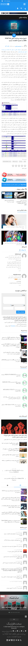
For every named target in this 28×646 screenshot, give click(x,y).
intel (25, 161)
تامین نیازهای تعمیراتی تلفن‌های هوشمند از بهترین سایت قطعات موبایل (11, 185)
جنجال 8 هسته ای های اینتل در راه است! (9, 201)
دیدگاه (22, 250)
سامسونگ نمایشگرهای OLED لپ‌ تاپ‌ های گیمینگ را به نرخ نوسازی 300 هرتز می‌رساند (10, 338)
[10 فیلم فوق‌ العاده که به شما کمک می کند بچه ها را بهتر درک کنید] (14, 238)
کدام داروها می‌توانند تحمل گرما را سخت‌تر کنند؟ (15, 227)
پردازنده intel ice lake (7, 161)
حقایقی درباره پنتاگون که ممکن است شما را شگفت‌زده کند (10, 444)
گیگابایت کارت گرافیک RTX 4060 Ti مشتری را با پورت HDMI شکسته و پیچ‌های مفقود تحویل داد (10, 345)
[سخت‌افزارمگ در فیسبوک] (12, 640)
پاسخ (20, 271)
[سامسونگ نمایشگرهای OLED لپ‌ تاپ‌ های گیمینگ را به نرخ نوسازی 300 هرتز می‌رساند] (24, 338)
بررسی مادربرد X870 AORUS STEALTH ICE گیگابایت (11, 390)
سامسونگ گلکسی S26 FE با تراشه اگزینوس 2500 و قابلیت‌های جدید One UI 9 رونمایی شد (10, 514)
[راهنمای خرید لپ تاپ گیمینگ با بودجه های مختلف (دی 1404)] (14, 602)
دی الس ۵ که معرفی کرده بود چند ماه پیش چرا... (12, 546)
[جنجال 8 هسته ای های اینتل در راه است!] (8, 195)
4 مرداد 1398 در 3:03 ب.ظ (14, 276)
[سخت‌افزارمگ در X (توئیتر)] (9, 640)
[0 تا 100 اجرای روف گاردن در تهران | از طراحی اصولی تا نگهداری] (23, 450)
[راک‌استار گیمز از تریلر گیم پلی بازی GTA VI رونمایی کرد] (24, 492)
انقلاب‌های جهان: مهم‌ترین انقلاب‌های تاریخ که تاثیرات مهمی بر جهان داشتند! (15, 436)
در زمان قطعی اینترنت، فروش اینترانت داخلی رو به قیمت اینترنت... (11, 577)
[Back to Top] (14, 620)
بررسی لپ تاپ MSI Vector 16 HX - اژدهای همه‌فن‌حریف (11, 405)
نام (24, 305)
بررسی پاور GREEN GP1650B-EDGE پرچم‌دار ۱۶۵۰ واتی (10, 375)
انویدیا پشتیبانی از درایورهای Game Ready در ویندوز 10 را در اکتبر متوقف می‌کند (10, 521)
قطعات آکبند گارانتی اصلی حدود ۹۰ (15, 551)
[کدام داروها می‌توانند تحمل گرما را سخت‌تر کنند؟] (14, 221)
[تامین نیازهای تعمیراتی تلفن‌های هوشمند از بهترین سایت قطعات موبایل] (24, 507)
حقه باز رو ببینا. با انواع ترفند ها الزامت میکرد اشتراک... (13, 534)
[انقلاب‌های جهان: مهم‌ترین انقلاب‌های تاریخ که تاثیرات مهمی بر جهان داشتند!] (14, 427)
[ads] (14, 13)
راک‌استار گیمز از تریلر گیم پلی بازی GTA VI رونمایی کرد (11, 491)
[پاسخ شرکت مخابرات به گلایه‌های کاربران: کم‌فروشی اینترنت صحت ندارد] (24, 353)
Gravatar (13, 326)
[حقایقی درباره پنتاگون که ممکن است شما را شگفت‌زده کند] (23, 444)
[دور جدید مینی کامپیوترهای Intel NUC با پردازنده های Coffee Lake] (20, 195)
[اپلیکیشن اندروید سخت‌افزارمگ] (18, 640)
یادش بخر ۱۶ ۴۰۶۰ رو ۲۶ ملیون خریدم (14, 588)
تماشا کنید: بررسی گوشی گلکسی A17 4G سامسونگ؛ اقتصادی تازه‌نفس (11, 398)
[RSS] (21, 640)
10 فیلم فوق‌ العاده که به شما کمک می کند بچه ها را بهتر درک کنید (14, 244)
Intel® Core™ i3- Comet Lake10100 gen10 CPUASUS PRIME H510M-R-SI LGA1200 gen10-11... (11, 570)
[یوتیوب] (14, 175)
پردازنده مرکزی (23, 17)
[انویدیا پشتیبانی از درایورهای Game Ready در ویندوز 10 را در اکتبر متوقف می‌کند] (24, 521)
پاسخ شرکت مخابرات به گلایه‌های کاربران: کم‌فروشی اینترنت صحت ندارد (11, 353)
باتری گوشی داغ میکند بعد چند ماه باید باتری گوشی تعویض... (13, 557)
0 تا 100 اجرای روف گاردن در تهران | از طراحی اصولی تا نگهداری (11, 449)
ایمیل (12, 305)
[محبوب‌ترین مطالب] (7, 485)
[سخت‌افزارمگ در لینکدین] (7, 640)
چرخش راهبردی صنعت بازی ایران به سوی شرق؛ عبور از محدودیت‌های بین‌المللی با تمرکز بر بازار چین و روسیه (10, 499)
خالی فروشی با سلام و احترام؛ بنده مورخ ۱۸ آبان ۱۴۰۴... (12, 563)
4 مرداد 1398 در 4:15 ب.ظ (14, 255)
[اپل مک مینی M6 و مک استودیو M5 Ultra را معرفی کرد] (24, 361)
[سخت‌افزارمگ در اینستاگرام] (14, 640)
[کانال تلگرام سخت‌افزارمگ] (16, 640)
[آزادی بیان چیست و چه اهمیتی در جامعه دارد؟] (23, 461)
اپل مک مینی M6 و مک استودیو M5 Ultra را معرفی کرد (10, 360)
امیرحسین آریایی (18, 46)
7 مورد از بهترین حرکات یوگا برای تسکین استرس (10, 455)
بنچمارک (20, 161)
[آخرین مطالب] (20, 485)
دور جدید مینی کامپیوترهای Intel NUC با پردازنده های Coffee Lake (21, 203)
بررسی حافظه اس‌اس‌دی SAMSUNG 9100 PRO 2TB (11, 383)
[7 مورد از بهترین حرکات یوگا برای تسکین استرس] (23, 455)
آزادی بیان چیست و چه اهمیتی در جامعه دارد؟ (10, 461)
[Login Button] (17, 8)
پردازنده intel (15, 161)
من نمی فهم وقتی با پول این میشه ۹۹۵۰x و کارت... (13, 541)
